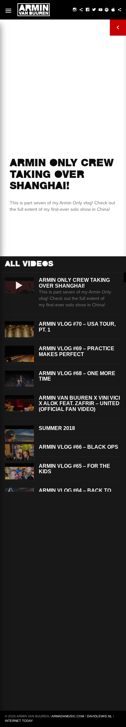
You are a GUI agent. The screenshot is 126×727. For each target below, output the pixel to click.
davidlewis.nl (99, 716)
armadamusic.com (67, 716)
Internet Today (19, 720)
